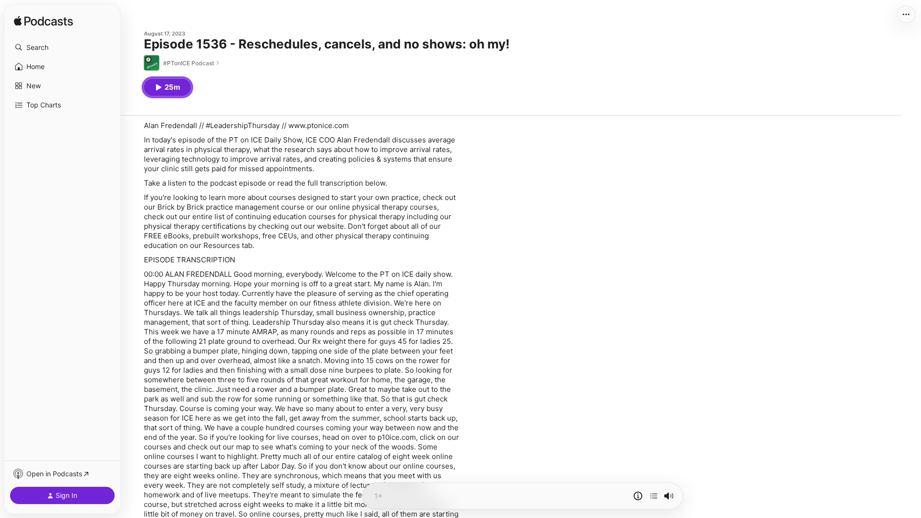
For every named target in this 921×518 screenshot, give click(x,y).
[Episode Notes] (638, 496)
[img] (43, 21)
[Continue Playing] (654, 496)
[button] (62, 47)
